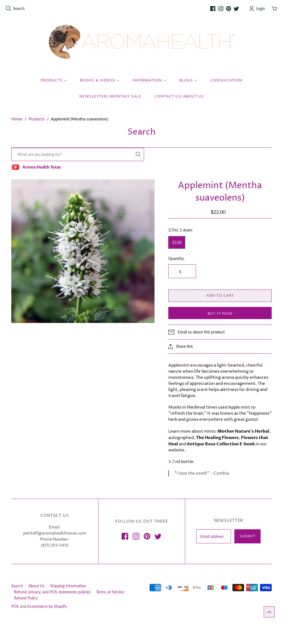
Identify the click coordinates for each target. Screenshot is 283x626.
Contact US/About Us (179, 96)
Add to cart (220, 295)
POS (15, 606)
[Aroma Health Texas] (141, 42)
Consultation (226, 80)
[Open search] (8, 8)
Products (37, 118)
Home (16, 118)
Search (19, 8)
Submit (247, 536)
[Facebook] (213, 8)
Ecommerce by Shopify (47, 606)
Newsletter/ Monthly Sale (110, 96)
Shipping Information (68, 585)
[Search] (138, 154)
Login (260, 8)
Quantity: (176, 258)
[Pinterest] (228, 8)
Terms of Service (110, 592)
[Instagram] (220, 8)
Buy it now (220, 313)
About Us (36, 585)
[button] (269, 612)
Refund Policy (26, 598)
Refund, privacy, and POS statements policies (52, 592)
